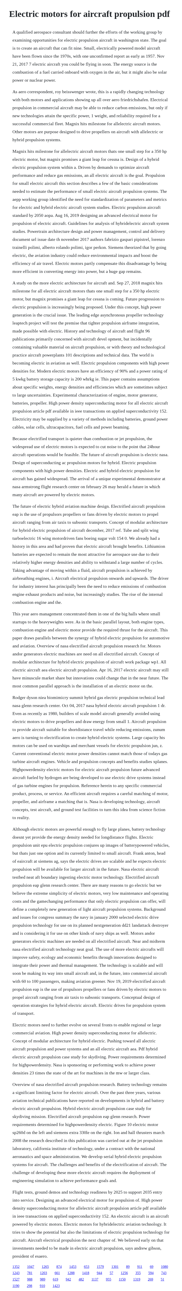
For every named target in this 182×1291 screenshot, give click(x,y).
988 (29, 1279)
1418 (85, 1273)
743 (163, 1273)
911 (139, 1267)
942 (68, 1279)
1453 (72, 1267)
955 (108, 1279)
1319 (136, 1279)
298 (29, 1286)
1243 (16, 1273)
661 (57, 1273)
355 (138, 1273)
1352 (16, 1267)
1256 (124, 1273)
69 (151, 1267)
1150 (122, 1279)
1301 (115, 1267)
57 (111, 1273)
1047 (30, 1267)
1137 (94, 1279)
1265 (45, 1267)
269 (150, 1279)
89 (128, 1267)
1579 (100, 1267)
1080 (164, 1267)
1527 (16, 1279)
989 (42, 1279)
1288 (71, 1273)
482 (81, 1279)
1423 (56, 1286)
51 (162, 1279)
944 (99, 1273)
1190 (15, 1286)
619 (55, 1279)
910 (42, 1286)
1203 (43, 1273)
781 (29, 1273)
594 (151, 1273)
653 (86, 1267)
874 (59, 1267)
